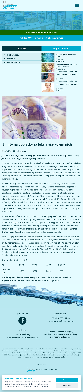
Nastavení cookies (41, 365)
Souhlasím (67, 380)
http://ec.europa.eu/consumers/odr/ (52, 357)
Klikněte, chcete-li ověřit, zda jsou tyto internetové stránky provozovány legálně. (60, 334)
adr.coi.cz (32, 355)
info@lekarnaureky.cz (52, 38)
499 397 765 (29, 38)
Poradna (10, 58)
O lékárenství (12, 55)
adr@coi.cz (21, 355)
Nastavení (67, 385)
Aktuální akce (13, 62)
